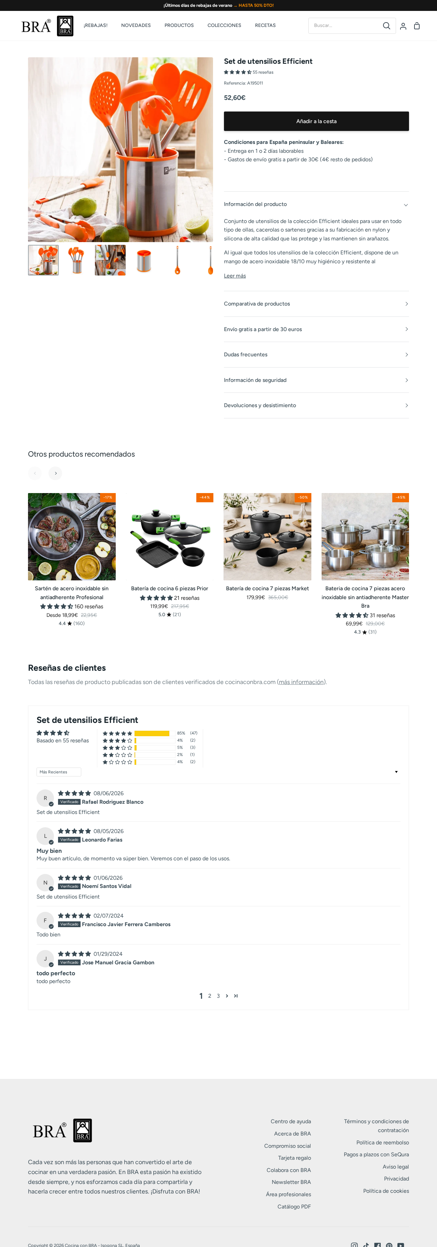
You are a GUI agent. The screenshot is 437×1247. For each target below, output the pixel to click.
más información (301, 682)
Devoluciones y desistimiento (260, 405)
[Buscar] (387, 25)
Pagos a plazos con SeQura (376, 1154)
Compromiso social (287, 1146)
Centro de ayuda (291, 1121)
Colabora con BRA (289, 1170)
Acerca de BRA (292, 1133)
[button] (238, 72)
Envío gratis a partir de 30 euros (263, 329)
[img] (75, 793)
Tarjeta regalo (294, 1158)
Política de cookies (386, 1191)
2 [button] (209, 996)
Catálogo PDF (294, 1206)
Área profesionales (288, 1194)
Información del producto (255, 204)
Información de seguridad (255, 380)
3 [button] (218, 996)
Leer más (235, 275)
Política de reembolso (382, 1142)
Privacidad (396, 1178)
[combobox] (343, 25)
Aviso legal (396, 1166)
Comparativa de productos (257, 303)
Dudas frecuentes (245, 354)
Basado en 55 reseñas (63, 740)
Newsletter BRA (291, 1182)
